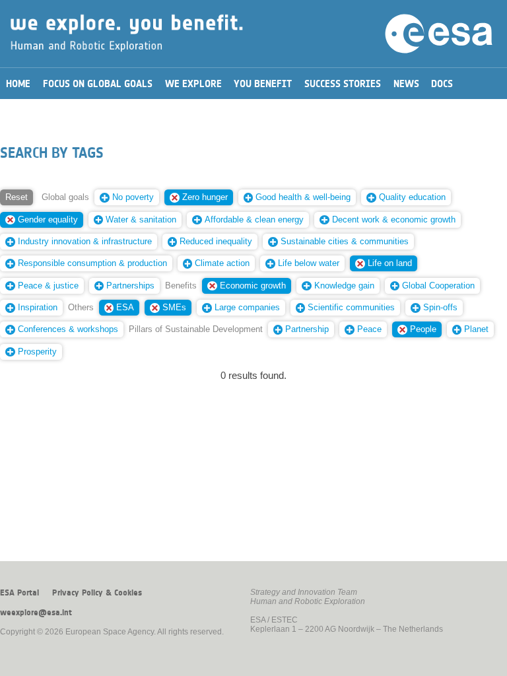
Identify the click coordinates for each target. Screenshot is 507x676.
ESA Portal (19, 593)
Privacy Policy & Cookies (97, 593)
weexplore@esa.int (36, 612)
